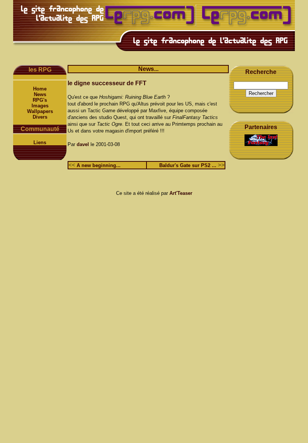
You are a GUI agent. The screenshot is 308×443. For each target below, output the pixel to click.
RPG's (40, 100)
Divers (40, 117)
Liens (39, 142)
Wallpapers (40, 111)
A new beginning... (99, 165)
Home (40, 89)
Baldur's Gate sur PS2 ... (187, 165)
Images (40, 105)
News (40, 94)
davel (83, 144)
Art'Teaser (180, 193)
